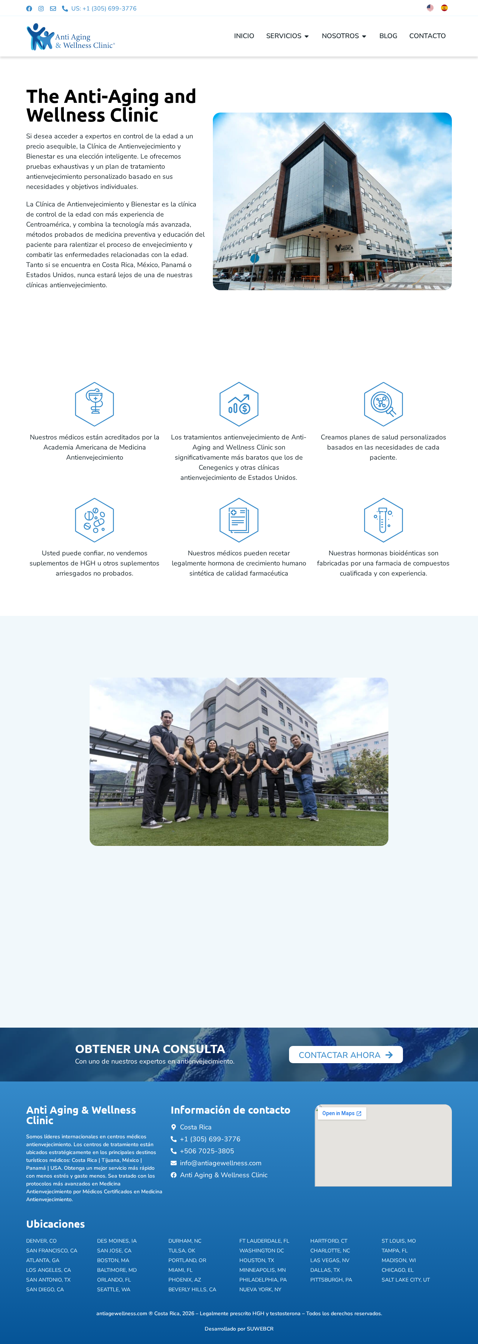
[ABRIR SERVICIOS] (306, 36)
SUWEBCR (260, 1328)
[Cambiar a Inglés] (430, 7)
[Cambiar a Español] (444, 7)
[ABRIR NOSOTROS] (364, 36)
